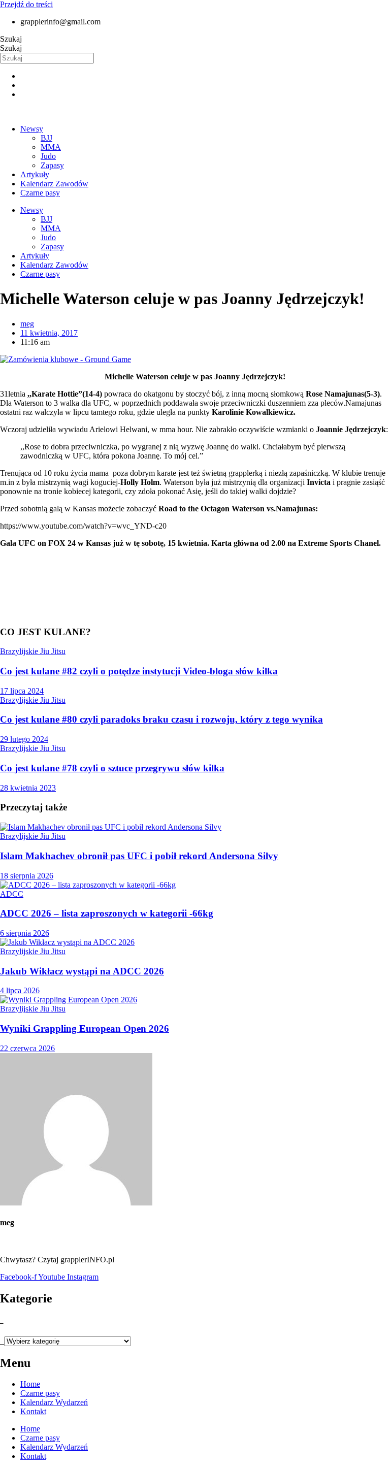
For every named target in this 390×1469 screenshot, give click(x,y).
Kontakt (33, 1411)
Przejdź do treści (26, 4)
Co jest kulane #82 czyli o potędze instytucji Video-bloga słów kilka (139, 671)
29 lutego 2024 (24, 739)
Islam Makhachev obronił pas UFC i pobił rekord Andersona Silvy (139, 856)
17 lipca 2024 (22, 691)
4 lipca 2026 (20, 990)
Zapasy (52, 165)
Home (30, 1384)
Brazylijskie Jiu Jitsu (33, 651)
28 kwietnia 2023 (28, 788)
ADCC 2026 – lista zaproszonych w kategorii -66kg (106, 913)
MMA (51, 147)
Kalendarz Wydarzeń (54, 1402)
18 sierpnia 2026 (26, 875)
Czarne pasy (40, 192)
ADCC (11, 894)
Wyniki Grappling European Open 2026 (84, 1028)
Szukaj (11, 39)
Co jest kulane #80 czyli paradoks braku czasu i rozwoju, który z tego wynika (161, 719)
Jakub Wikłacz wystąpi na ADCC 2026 (82, 971)
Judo (48, 156)
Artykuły (34, 174)
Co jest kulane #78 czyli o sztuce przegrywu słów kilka (112, 768)
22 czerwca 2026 (27, 1048)
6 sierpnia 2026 (24, 933)
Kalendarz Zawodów (54, 183)
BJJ (46, 138)
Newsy (31, 128)
